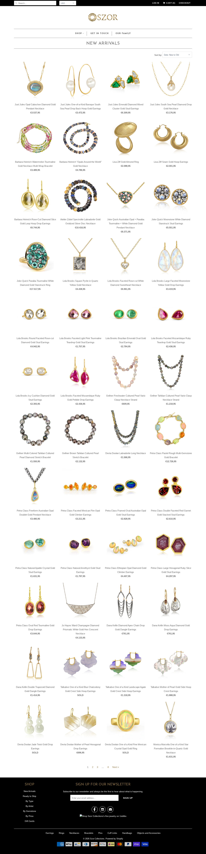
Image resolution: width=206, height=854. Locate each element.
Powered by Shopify (114, 839)
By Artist (29, 806)
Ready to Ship (29, 796)
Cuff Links (112, 833)
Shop (78, 33)
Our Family (123, 33)
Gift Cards (29, 821)
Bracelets (88, 833)
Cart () (170, 3)
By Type (29, 801)
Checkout (184, 3)
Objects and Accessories (148, 833)
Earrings (50, 833)
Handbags (127, 833)
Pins (100, 833)
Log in (155, 3)
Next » (115, 767)
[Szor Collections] (103, 18)
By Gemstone (29, 811)
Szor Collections (97, 839)
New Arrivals (103, 43)
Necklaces (74, 833)
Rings (61, 833)
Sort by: (158, 55)
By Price (29, 816)
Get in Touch (99, 33)
